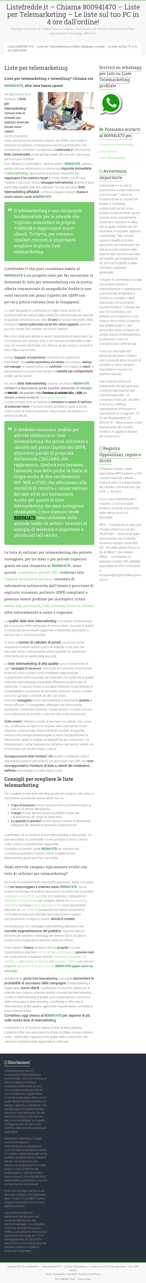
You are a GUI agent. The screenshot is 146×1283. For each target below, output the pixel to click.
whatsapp (10, 971)
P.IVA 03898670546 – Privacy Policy (73, 1279)
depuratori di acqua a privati (35, 966)
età (18, 605)
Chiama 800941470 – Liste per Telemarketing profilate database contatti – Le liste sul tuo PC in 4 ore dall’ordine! (72, 48)
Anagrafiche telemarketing (116, 144)
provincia (31, 605)
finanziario (60, 957)
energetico (75, 957)
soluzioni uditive (65, 961)
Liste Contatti (108, 151)
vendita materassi (36, 961)
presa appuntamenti (52, 397)
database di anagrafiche (20, 900)
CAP (45, 605)
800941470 (13, 85)
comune (58, 605)
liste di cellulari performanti (54, 952)
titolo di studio (80, 605)
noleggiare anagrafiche (19, 896)
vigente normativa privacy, (28, 578)
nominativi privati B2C (38, 572)
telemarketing (77, 900)
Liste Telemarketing (112, 158)
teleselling (10, 905)
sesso (9, 605)
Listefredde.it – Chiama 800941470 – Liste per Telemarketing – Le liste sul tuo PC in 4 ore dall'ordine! (73, 14)
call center (28, 910)
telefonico (11, 961)
